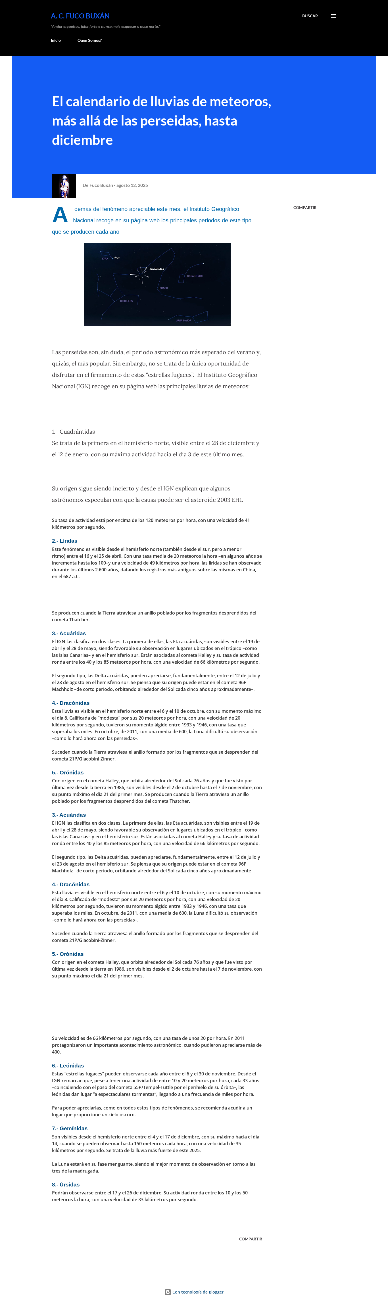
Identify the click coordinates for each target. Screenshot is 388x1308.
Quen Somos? (90, 40)
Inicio (56, 40)
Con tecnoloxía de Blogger (197, 1292)
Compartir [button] (304, 207)
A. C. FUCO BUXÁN (80, 16)
